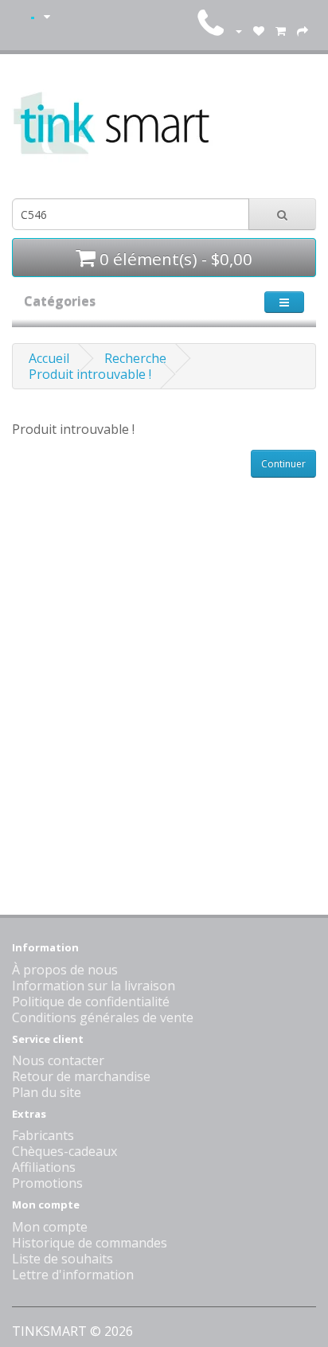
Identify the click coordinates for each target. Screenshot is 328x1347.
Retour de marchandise (81, 1076)
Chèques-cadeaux (64, 1151)
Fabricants (43, 1135)
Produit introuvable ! (90, 374)
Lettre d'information (73, 1274)
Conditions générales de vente (102, 1017)
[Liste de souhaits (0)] (258, 30)
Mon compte (50, 1227)
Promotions (47, 1183)
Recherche (135, 358)
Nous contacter (58, 1060)
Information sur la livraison (93, 985)
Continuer (283, 463)
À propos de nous (65, 969)
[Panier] (280, 30)
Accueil (49, 358)
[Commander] (302, 30)
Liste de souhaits (62, 1258)
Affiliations (44, 1167)
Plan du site (46, 1092)
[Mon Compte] (238, 30)
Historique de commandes (89, 1242)
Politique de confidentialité (91, 1001)
